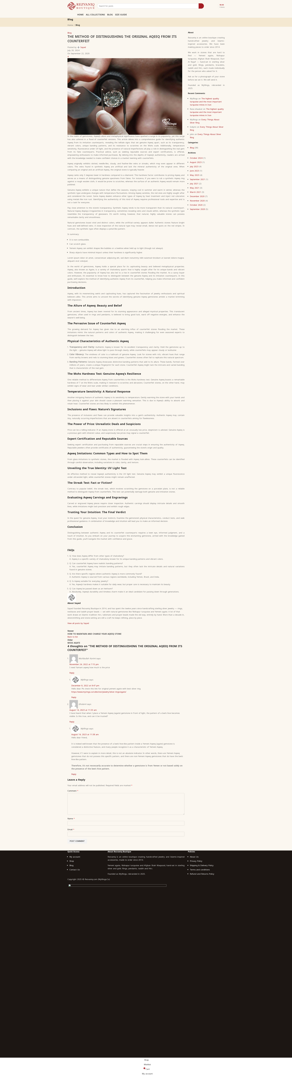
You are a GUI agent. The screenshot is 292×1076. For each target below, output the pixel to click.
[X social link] (214, 14)
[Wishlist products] (211, 6)
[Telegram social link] (223, 14)
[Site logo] (81, 6)
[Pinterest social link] (217, 14)
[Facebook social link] (211, 14)
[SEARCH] (201, 6)
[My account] (207, 6)
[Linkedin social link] (220, 14)
